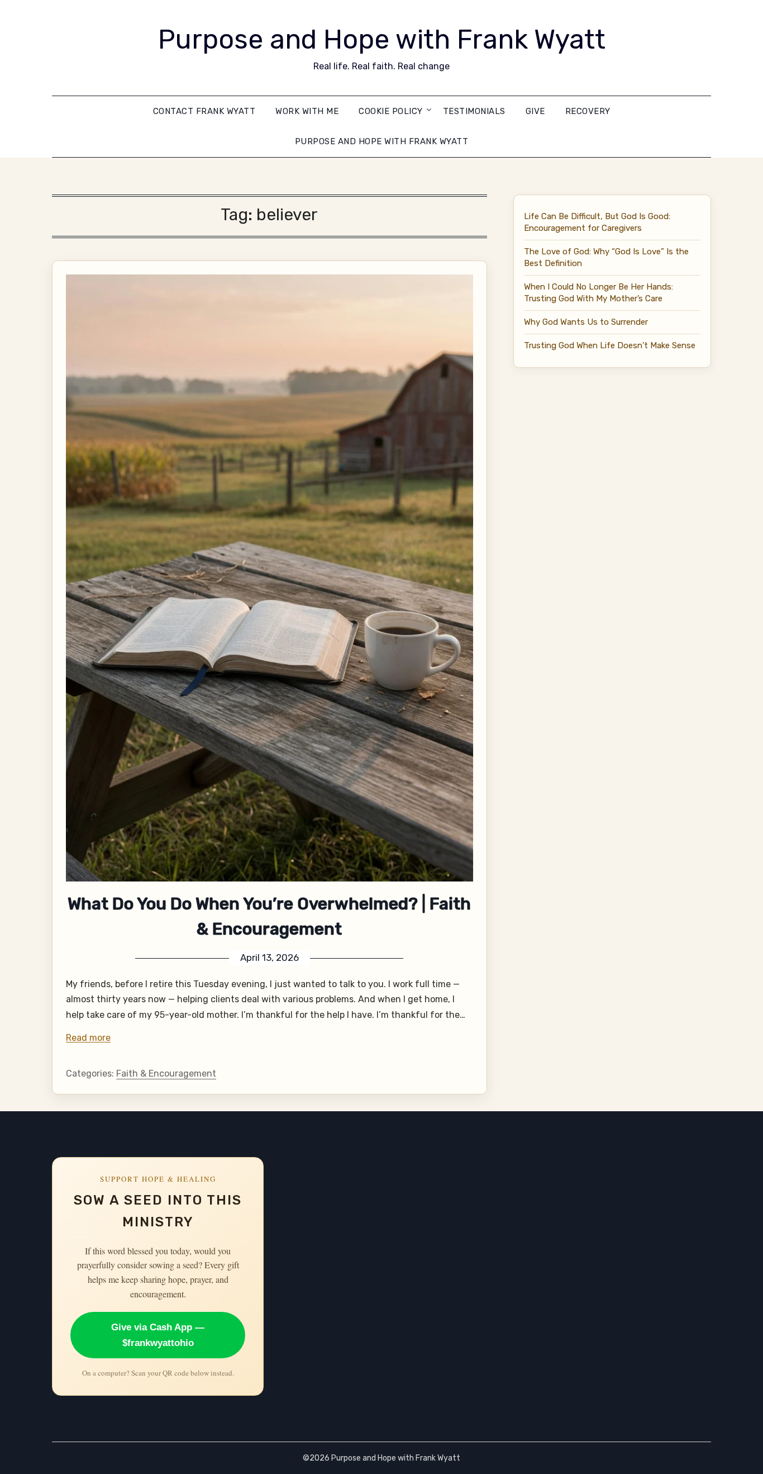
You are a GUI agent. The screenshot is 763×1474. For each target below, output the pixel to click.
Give (535, 111)
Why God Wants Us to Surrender (586, 322)
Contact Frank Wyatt (204, 111)
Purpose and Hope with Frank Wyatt (381, 39)
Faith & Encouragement (166, 1073)
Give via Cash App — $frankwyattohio (157, 1335)
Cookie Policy (391, 111)
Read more (88, 1037)
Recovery (588, 111)
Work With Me (306, 111)
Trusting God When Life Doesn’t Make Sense (609, 345)
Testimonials (474, 111)
